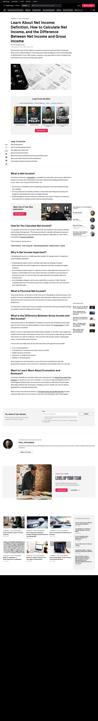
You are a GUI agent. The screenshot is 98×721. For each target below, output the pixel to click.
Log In (79, 5)
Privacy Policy (47, 421)
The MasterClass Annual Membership (50, 391)
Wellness (27, 10)
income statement (27, 237)
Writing (59, 10)
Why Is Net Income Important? (19, 150)
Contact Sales (61, 490)
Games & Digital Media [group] (26, 103)
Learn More (74, 490)
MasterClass (6, 1)
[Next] (94, 10)
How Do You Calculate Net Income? (21, 147)
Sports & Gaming (68, 10)
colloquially (31, 177)
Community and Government (15, 10)
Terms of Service (73, 420)
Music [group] (48, 103)
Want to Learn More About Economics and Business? (26, 158)
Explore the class (25, 452)
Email (43, 411)
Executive (28, 1)
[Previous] (91, 10)
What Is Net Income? (17, 144)
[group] (20, 117)
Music (87, 10)
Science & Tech (79, 10)
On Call (22, 1)
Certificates (15, 1)
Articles (17, 5)
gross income (58, 325)
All (4, 10)
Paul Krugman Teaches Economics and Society (24, 161)
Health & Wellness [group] (39, 103)
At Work (35, 1)
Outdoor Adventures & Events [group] (60, 103)
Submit (86, 414)
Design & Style (37, 10)
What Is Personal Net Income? (19, 152)
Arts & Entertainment (49, 10)
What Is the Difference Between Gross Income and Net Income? (29, 155)
